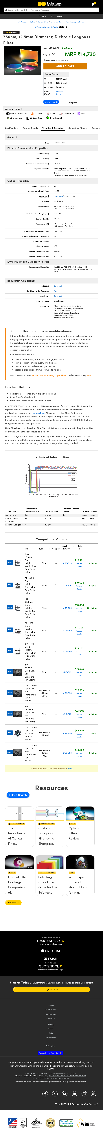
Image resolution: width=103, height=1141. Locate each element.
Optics (32, 22)
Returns (51, 1029)
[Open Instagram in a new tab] (84, 1094)
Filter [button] (12, 795)
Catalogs (50, 1046)
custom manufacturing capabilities (49, 375)
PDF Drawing (68, 113)
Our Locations (50, 1014)
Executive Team (51, 1009)
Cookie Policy (43, 1073)
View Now (19, 837)
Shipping (50, 1024)
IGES (82, 113)
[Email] (60, 26)
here (70, 768)
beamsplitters (38, 413)
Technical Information (53, 128)
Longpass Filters (56, 22)
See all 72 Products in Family (47, 27)
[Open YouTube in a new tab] (64, 1094)
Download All (56, 117)
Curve (52, 113)
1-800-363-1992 (48, 940)
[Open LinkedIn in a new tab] (74, 1094)
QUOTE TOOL (49, 966)
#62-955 (67, 693)
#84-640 (67, 733)
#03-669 (67, 630)
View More (13, 902)
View (55, 291)
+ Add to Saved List (51, 102)
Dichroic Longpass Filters (74, 22)
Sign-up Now (51, 989)
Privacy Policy (30, 1073)
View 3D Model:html (18, 113)
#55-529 (67, 563)
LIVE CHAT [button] (52, 951)
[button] (63, 26)
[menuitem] (6, 3)
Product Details (30, 128)
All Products (22, 22)
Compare (72, 102)
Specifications (11, 128)
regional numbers (54, 944)
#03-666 (67, 651)
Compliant (58, 286)
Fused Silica (58, 196)
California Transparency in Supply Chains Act (50, 1078)
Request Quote (59, 92)
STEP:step (38, 113)
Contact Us (61, 16)
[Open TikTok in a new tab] (93, 1094)
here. (89, 375)
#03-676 (67, 585)
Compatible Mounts (77, 128)
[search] (51, 10)
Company (50, 1005)
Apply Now (49, 1053)
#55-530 (67, 608)
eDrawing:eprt (16, 118)
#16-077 (67, 672)
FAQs (51, 1033)
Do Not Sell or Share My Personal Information (67, 1076)
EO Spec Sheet (36, 118)
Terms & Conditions (57, 1073)
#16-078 (67, 714)
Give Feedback (50, 1037)
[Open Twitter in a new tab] (55, 1094)
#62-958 (67, 752)
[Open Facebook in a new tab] (45, 1094)
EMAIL (52, 958)
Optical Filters (43, 22)
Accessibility (72, 1073)
